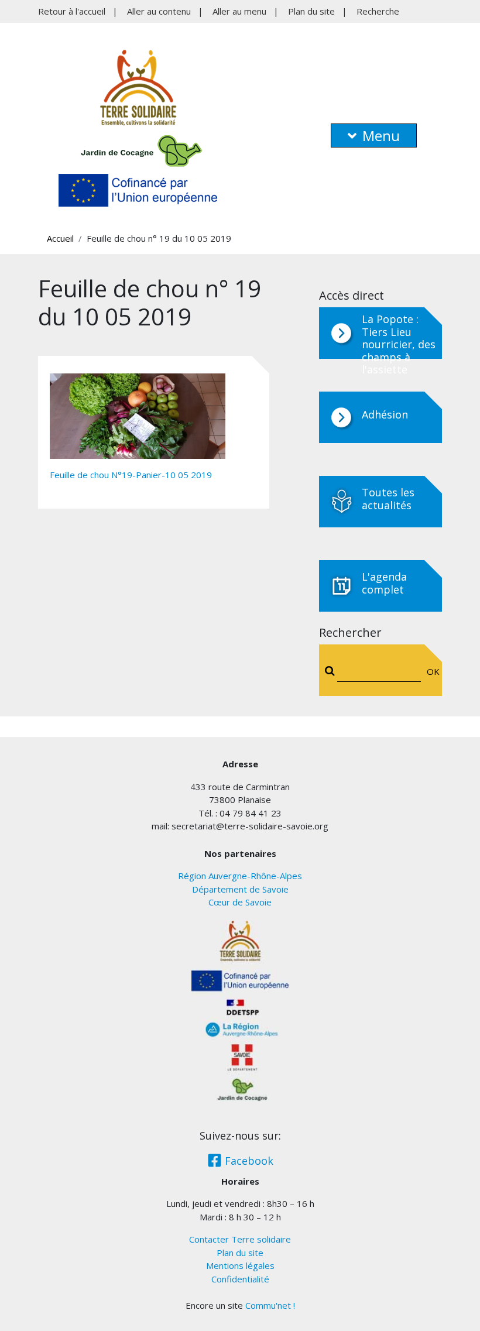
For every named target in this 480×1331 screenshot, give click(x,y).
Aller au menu (239, 11)
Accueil (60, 238)
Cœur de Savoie (240, 902)
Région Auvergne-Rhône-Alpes (240, 875)
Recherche (377, 11)
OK (430, 671)
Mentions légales (240, 1265)
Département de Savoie (240, 889)
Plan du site (311, 11)
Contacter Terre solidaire (240, 1239)
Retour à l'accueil (71, 11)
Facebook (247, 1161)
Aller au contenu (159, 11)
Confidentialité (240, 1279)
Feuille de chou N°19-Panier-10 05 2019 (131, 475)
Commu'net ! (270, 1305)
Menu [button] (381, 135)
